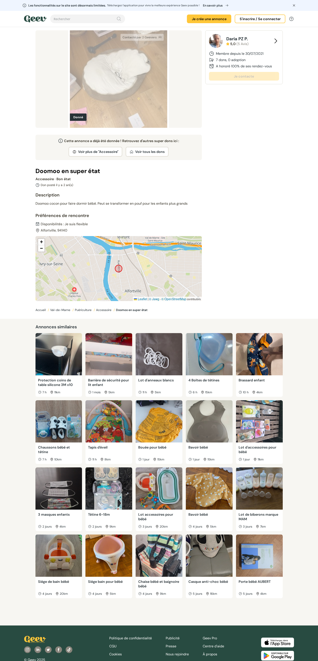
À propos (210, 654)
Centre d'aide (213, 646)
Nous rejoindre (177, 654)
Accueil (41, 310)
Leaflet (142, 299)
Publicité (173, 638)
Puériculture (83, 310)
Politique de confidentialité (130, 638)
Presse (171, 646)
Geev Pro (210, 638)
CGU (113, 646)
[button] (41, 242)
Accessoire (104, 310)
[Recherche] (119, 19)
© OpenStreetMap (173, 299)
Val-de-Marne (60, 310)
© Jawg (154, 299)
